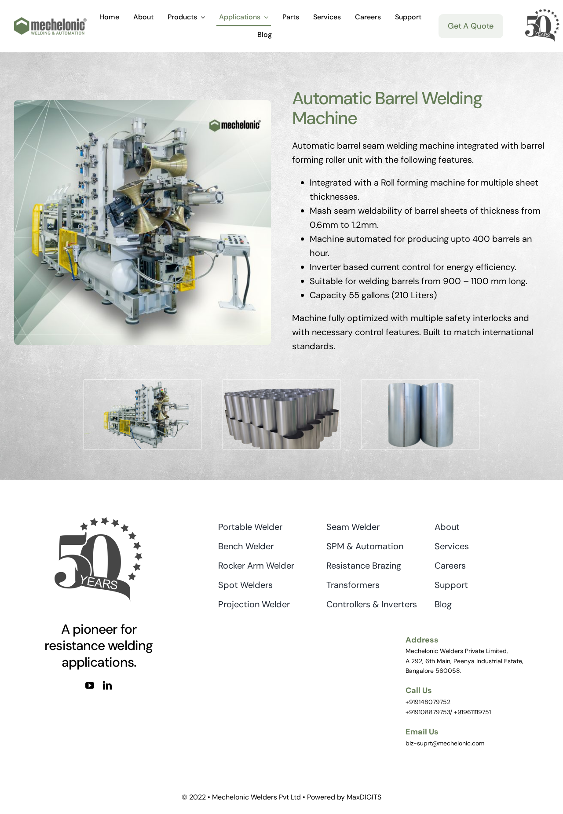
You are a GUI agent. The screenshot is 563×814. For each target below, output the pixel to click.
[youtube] (89, 685)
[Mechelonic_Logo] (50, 21)
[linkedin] (107, 685)
